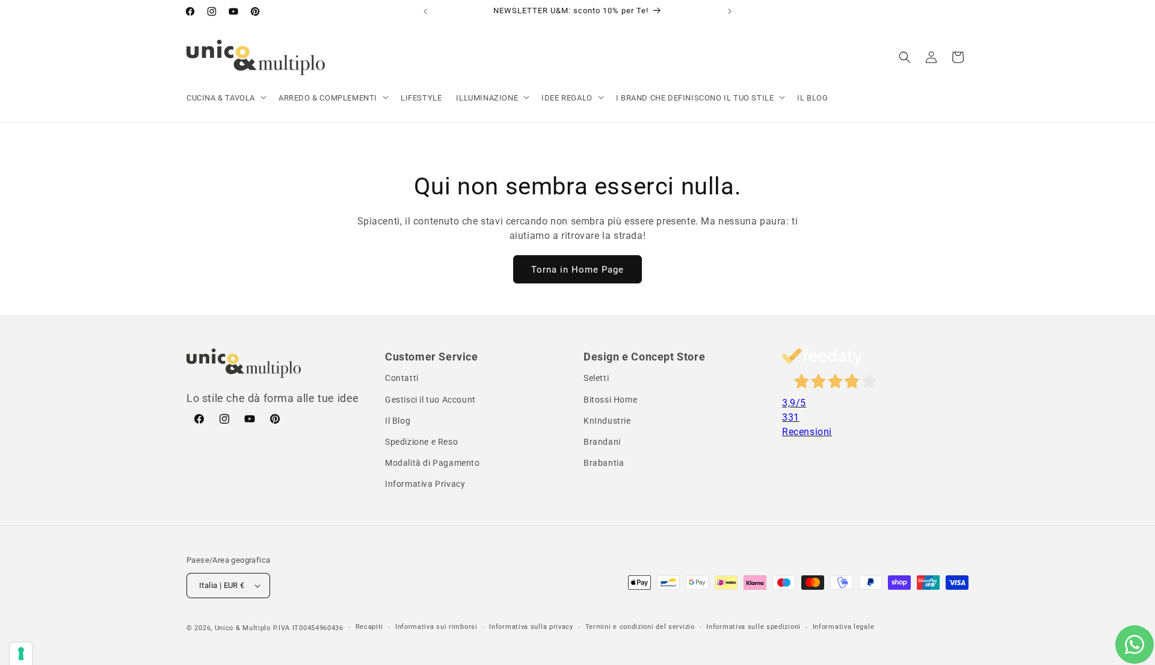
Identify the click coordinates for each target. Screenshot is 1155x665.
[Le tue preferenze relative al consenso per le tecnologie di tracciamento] (21, 653)
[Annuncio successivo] (729, 11)
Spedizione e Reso (421, 442)
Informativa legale (844, 627)
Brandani (602, 442)
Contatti (402, 378)
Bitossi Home (610, 399)
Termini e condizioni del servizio (640, 627)
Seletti (596, 378)
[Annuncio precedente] (425, 11)
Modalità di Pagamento (432, 463)
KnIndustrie (607, 420)
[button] (225, 98)
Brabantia (604, 463)
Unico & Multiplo (243, 628)
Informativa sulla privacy (531, 627)
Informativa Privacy (425, 484)
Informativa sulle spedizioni (753, 627)
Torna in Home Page (577, 269)
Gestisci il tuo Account (430, 399)
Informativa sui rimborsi (436, 627)
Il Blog (397, 420)
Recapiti (370, 627)
